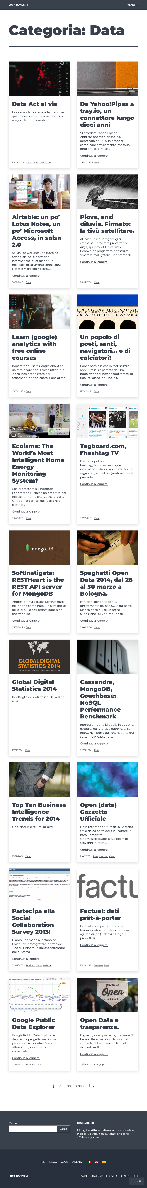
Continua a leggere (94, 155)
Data (29, 162)
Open (112, 856)
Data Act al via (35, 104)
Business (30, 965)
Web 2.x (47, 965)
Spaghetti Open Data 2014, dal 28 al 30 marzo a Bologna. (106, 583)
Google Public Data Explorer (33, 1023)
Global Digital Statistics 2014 (34, 685)
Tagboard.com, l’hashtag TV (103, 449)
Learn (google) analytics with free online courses (34, 347)
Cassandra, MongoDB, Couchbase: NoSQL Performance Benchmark (100, 699)
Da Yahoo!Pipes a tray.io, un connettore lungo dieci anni (107, 114)
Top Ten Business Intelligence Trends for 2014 (39, 811)
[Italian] (89, 1162)
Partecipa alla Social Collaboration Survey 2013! (33, 921)
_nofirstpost (45, 162)
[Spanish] (104, 1162)
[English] (96, 1162)
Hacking (103, 856)
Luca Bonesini (18, 4)
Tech (35, 162)
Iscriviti (137, 1181)
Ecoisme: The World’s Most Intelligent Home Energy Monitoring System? (38, 463)
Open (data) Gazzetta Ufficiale (98, 811)
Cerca (13, 1123)
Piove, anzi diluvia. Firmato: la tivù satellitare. (107, 223)
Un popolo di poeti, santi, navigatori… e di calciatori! (105, 347)
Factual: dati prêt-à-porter (100, 914)
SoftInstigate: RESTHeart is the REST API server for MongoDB (38, 583)
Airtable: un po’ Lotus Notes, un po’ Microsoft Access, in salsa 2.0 (36, 230)
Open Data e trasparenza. (99, 1023)
